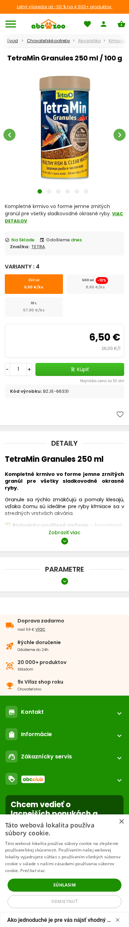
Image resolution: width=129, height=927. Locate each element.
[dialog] (64, 870)
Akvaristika (89, 41)
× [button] (121, 821)
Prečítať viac (32, 870)
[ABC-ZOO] (48, 24)
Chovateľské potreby (48, 41)
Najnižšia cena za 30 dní (102, 381)
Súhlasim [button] (64, 885)
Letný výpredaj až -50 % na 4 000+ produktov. (64, 7)
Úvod (12, 41)
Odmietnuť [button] (64, 901)
